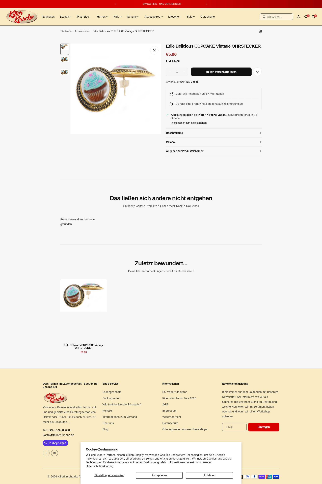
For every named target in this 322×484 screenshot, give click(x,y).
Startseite (66, 31)
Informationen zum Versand (119, 416)
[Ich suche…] (264, 16)
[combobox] (276, 16)
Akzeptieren (159, 475)
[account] (298, 16)
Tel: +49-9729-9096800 (57, 430)
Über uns (108, 423)
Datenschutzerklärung (99, 466)
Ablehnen (209, 475)
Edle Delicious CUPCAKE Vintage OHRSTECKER (83, 346)
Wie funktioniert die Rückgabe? (122, 404)
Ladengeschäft (111, 392)
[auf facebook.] (46, 453)
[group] (115, 104)
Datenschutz (170, 423)
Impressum (169, 410)
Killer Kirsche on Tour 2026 (179, 398)
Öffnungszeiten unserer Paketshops (184, 429)
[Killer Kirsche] (22, 17)
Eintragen (264, 427)
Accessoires (82, 31)
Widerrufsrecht (171, 416)
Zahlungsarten (111, 398)
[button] (115, 4)
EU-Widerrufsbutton (174, 392)
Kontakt (107, 410)
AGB (165, 404)
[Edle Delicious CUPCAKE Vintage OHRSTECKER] (83, 310)
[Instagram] (54, 453)
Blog (105, 429)
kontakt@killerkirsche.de (58, 435)
